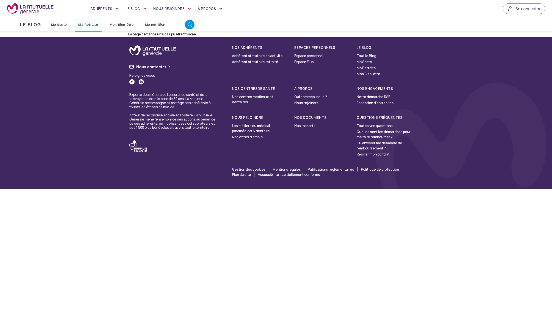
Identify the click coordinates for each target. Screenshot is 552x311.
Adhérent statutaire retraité (255, 61)
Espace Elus (304, 61)
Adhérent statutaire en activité (257, 55)
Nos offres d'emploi (247, 137)
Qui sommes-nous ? (310, 96)
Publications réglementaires (331, 169)
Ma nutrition (155, 24)
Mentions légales (287, 169)
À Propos (207, 8)
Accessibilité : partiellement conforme (289, 174)
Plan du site (241, 174)
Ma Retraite (88, 24)
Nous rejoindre (168, 8)
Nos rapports (304, 125)
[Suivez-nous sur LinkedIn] (141, 81)
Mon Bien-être (121, 24)
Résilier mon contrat (373, 154)
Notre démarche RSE (373, 96)
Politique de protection (380, 169)
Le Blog (132, 8)
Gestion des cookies (249, 169)
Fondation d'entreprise (375, 102)
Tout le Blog (366, 55)
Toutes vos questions (375, 125)
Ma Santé (59, 24)
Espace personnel (308, 55)
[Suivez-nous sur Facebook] (132, 81)
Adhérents (101, 8)
